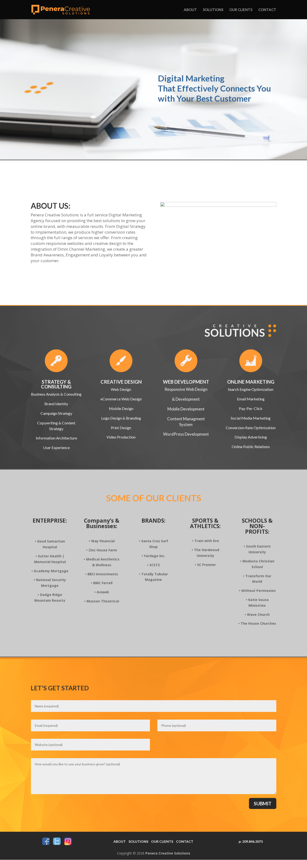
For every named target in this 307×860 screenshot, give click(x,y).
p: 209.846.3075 (251, 841)
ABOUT (119, 841)
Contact (267, 10)
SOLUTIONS (138, 841)
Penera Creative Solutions (167, 853)
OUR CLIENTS (162, 841)
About (190, 10)
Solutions (213, 10)
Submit (263, 803)
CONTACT (184, 841)
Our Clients (240, 10)
